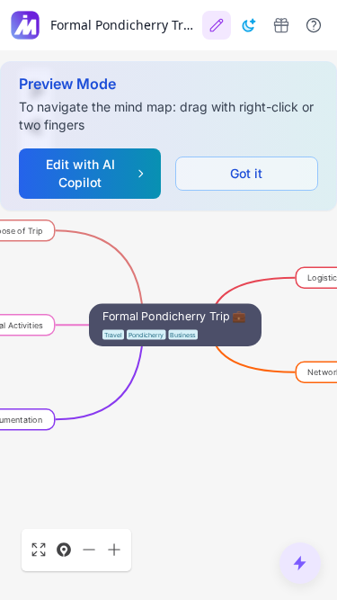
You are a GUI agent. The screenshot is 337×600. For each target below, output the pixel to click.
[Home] (25, 25)
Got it (246, 173)
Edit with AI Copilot (80, 173)
